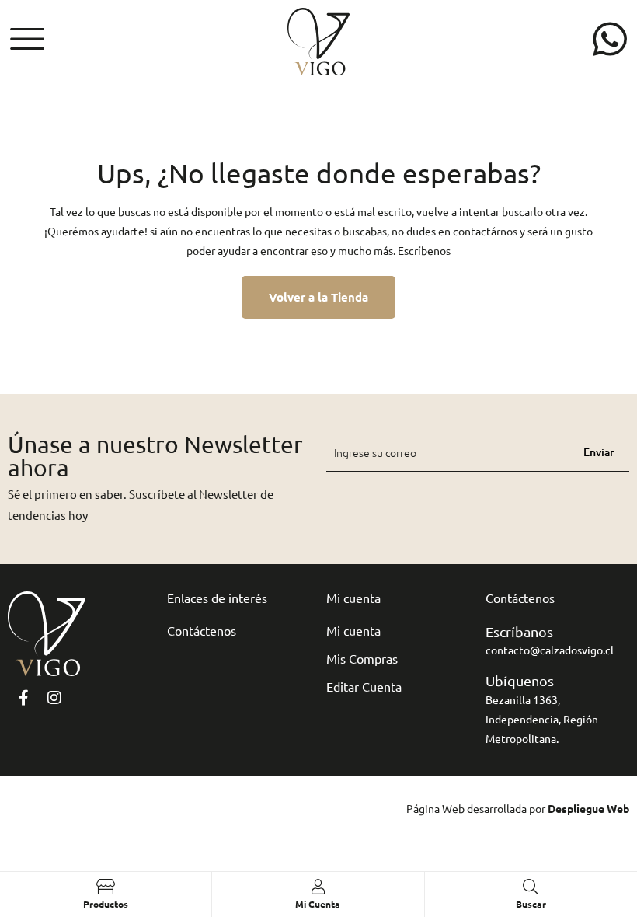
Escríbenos (424, 250)
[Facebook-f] (23, 697)
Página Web (435, 808)
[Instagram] (54, 697)
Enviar (598, 452)
